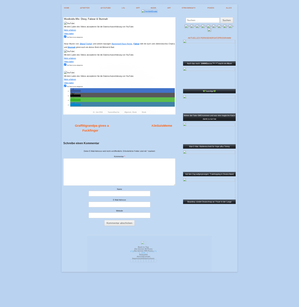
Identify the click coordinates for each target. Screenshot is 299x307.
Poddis (210, 8)
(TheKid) (86, 44)
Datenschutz (149, 258)
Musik (153, 8)
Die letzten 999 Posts (143, 251)
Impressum (137, 258)
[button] (75, 91)
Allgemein (127, 112)
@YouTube (106, 8)
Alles (229, 8)
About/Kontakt (143, 256)
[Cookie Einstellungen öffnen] (149, 305)
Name (119, 189)
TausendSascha (113, 112)
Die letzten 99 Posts (143, 249)
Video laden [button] (69, 33)
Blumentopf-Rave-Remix (122, 44)
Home (66, 8)
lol (123, 8)
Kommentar (119, 156)
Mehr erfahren (70, 30)
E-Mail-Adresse (119, 200)
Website (119, 211)
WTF (138, 8)
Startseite (143, 255)
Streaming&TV (189, 8)
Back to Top (143, 247)
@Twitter (84, 8)
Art (169, 8)
